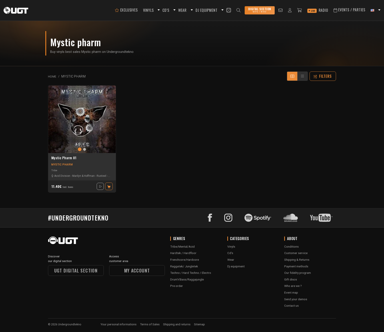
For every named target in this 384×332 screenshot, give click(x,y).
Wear (230, 259)
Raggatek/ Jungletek (184, 266)
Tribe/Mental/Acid (182, 246)
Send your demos (295, 299)
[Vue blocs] (292, 76)
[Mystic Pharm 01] (82, 119)
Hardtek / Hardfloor (183, 253)
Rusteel (101, 175)
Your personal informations (118, 324)
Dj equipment (236, 266)
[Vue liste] (302, 76)
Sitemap (199, 324)
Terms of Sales (150, 324)
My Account (137, 270)
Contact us (291, 305)
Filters (325, 76)
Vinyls (231, 246)
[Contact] (280, 10)
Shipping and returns (176, 324)
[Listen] (100, 186)
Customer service (296, 253)
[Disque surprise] (229, 10)
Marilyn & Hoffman (83, 175)
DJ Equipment (207, 10)
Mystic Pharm (62, 164)
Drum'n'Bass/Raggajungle (187, 279)
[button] (158, 10)
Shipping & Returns (296, 259)
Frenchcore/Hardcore (184, 259)
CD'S (165, 10)
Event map (291, 292)
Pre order (176, 286)
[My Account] (289, 10)
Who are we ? (293, 286)
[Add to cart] (109, 186)
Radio (319, 10)
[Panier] (299, 10)
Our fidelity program (297, 272)
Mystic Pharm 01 (63, 158)
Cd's (230, 253)
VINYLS (148, 10)
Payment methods (296, 266)
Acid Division (62, 175)
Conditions (291, 246)
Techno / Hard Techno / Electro (190, 272)
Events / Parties (351, 9)
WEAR (182, 10)
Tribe (54, 170)
